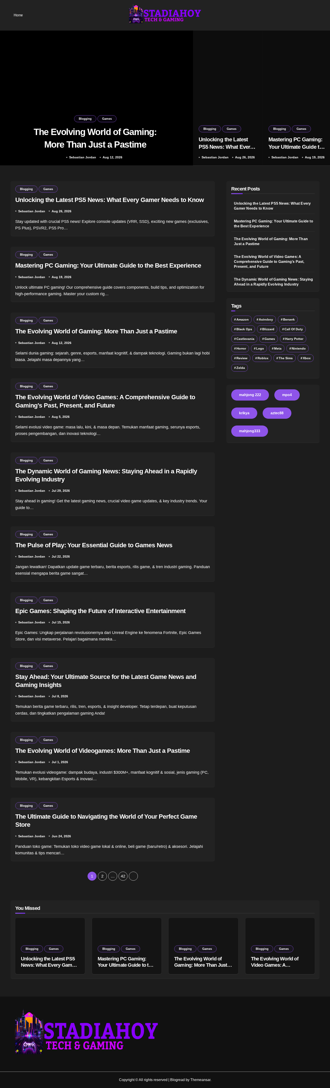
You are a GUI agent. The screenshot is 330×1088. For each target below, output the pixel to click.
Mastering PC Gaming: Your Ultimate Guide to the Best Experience (295, 146)
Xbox (307, 358)
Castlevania (245, 339)
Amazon (242, 319)
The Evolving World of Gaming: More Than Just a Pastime (96, 331)
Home (18, 15)
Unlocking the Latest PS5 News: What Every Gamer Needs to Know (226, 146)
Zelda (240, 368)
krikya (244, 413)
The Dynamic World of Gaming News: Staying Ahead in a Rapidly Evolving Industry (273, 281)
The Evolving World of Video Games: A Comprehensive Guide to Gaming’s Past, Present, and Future (269, 261)
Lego (260, 348)
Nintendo (299, 348)
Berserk (289, 319)
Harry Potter (294, 339)
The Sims (286, 358)
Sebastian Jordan (82, 157)
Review (241, 358)
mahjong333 (249, 431)
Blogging (85, 118)
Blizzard (268, 329)
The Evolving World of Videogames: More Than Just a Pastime (102, 750)
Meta (278, 348)
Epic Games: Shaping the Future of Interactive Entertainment (100, 610)
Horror (241, 348)
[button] (185, 98)
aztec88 (277, 413)
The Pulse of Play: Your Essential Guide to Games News (93, 545)
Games (107, 118)
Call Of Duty (293, 329)
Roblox (262, 358)
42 (123, 876)
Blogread (177, 1080)
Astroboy (266, 319)
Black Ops (244, 329)
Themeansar (200, 1080)
